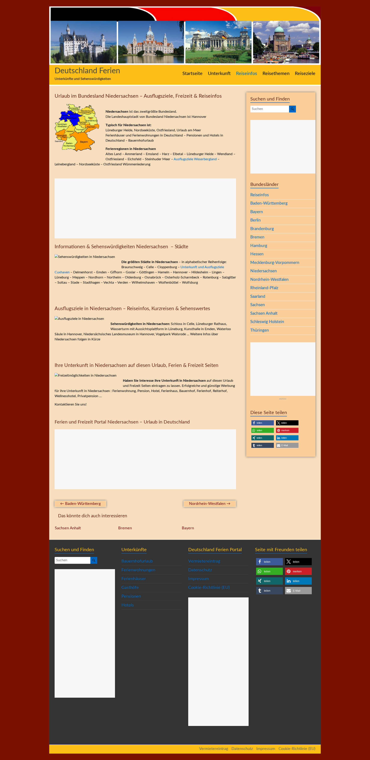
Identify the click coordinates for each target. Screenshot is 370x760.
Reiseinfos (246, 73)
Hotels (127, 605)
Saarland (257, 297)
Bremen (125, 528)
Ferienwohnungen (138, 570)
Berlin (255, 220)
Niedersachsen (263, 271)
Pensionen (131, 596)
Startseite (192, 73)
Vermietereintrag (204, 561)
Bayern (188, 528)
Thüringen (259, 330)
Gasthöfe (130, 587)
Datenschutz (200, 570)
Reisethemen (276, 73)
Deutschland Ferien (87, 71)
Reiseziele (305, 73)
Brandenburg (262, 229)
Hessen (257, 254)
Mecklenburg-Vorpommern (274, 263)
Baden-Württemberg (80, 504)
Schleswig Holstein (267, 322)
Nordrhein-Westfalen (209, 504)
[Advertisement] (145, 208)
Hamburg (258, 246)
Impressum (198, 579)
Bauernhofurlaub (137, 561)
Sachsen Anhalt (68, 528)
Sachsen (257, 305)
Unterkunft (219, 73)
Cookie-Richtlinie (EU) (209, 587)
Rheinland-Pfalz (264, 288)
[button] (262, 423)
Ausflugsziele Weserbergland (195, 159)
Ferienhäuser (133, 579)
